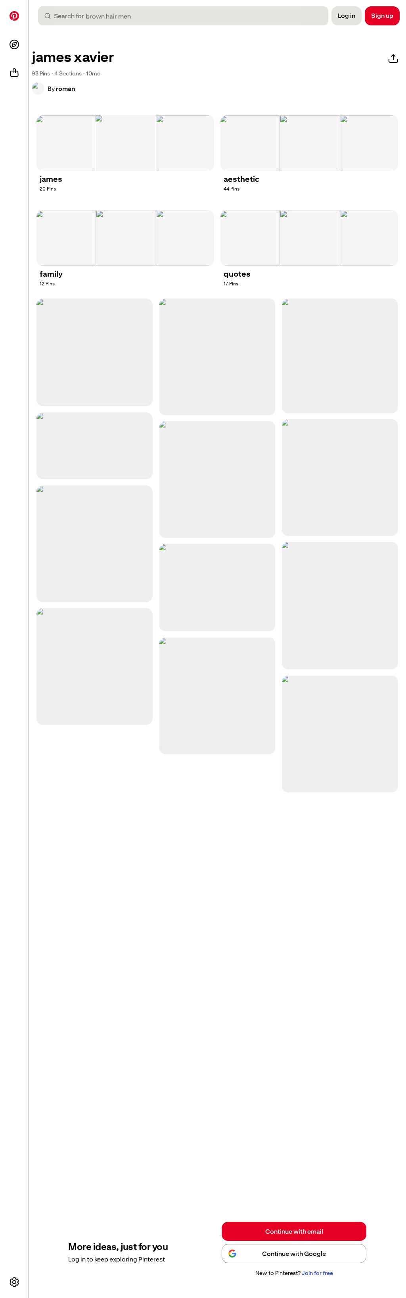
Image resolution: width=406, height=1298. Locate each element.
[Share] (393, 58)
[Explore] (14, 44)
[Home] (14, 15)
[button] (38, 88)
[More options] (14, 1282)
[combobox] (186, 15)
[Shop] (14, 73)
